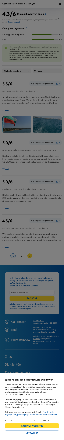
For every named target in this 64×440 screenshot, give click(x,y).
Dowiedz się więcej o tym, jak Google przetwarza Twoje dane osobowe (31, 413)
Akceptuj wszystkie (33, 426)
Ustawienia (37, 433)
